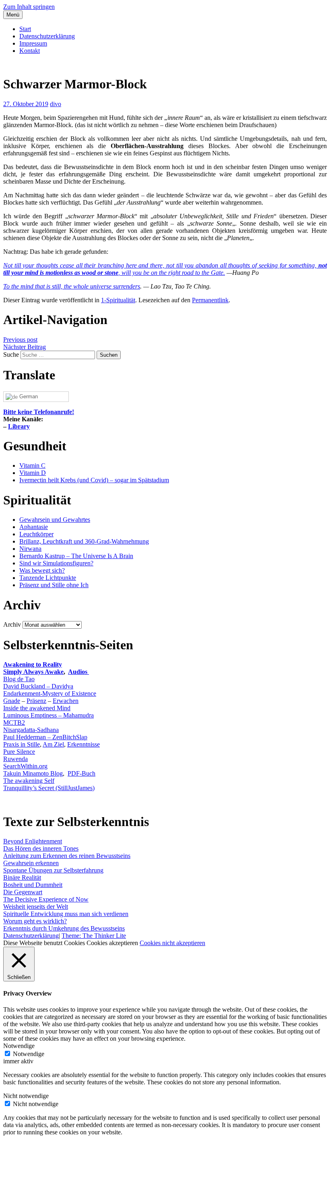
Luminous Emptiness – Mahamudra (48, 715)
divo (55, 103)
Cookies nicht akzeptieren (172, 942)
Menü (12, 15)
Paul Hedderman (24, 737)
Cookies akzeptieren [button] (112, 942)
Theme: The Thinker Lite (94, 935)
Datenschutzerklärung (47, 36)
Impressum (33, 43)
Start (25, 28)
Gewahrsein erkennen (31, 863)
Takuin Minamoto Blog (33, 773)
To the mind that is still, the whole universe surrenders (71, 286)
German (28, 396)
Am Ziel (53, 744)
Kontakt (29, 50)
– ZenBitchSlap (66, 737)
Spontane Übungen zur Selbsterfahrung (53, 870)
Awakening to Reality (32, 664)
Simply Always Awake (33, 671)
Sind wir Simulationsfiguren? (56, 563)
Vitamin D (32, 472)
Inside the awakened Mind (36, 708)
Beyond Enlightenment (32, 841)
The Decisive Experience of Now (46, 899)
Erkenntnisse (83, 744)
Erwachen (65, 700)
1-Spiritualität (118, 300)
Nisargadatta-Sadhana (31, 729)
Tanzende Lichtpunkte (47, 577)
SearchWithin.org (25, 766)
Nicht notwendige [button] (26, 1095)
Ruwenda (15, 758)
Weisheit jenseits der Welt (35, 906)
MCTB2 (14, 722)
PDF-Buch (81, 773)
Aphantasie (33, 526)
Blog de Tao (19, 679)
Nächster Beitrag (24, 346)
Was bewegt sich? (42, 570)
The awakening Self (28, 780)
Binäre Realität (22, 877)
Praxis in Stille (21, 744)
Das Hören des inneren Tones (40, 848)
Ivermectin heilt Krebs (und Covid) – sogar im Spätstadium (94, 480)
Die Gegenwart (22, 892)
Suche (11, 354)
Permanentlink (210, 300)
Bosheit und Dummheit (32, 884)
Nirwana (30, 548)
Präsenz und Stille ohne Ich (54, 584)
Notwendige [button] (19, 1045)
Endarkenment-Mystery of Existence (49, 693)
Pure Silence (19, 751)
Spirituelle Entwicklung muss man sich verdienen (65, 913)
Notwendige (28, 1053)
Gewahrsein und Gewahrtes (54, 519)
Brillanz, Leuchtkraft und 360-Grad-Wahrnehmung (84, 541)
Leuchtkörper (36, 534)
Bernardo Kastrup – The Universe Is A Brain (76, 555)
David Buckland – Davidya (38, 686)
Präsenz (36, 700)
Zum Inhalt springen (29, 6)
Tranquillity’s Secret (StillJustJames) (49, 787)
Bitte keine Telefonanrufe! (38, 411)
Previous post (20, 339)
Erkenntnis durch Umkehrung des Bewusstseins (64, 928)
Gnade (11, 700)
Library (19, 426)
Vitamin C (32, 465)
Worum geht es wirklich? (35, 921)
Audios (78, 671)
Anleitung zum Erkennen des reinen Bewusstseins (66, 855)
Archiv (12, 624)
